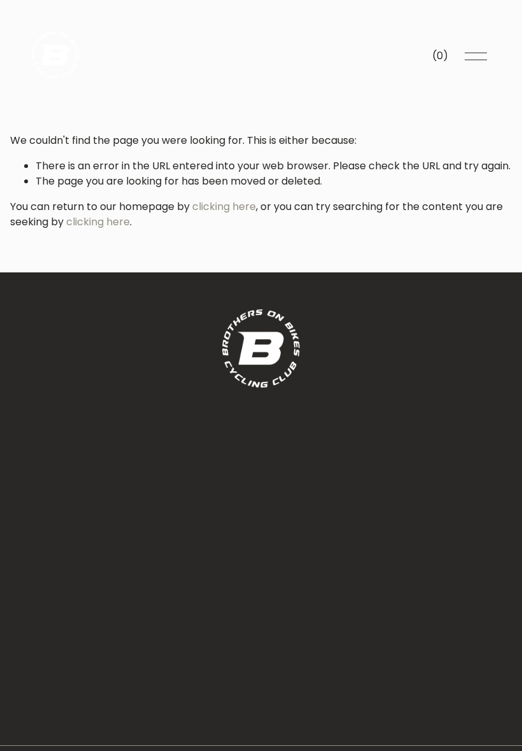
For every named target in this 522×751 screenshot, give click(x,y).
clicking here (224, 206)
